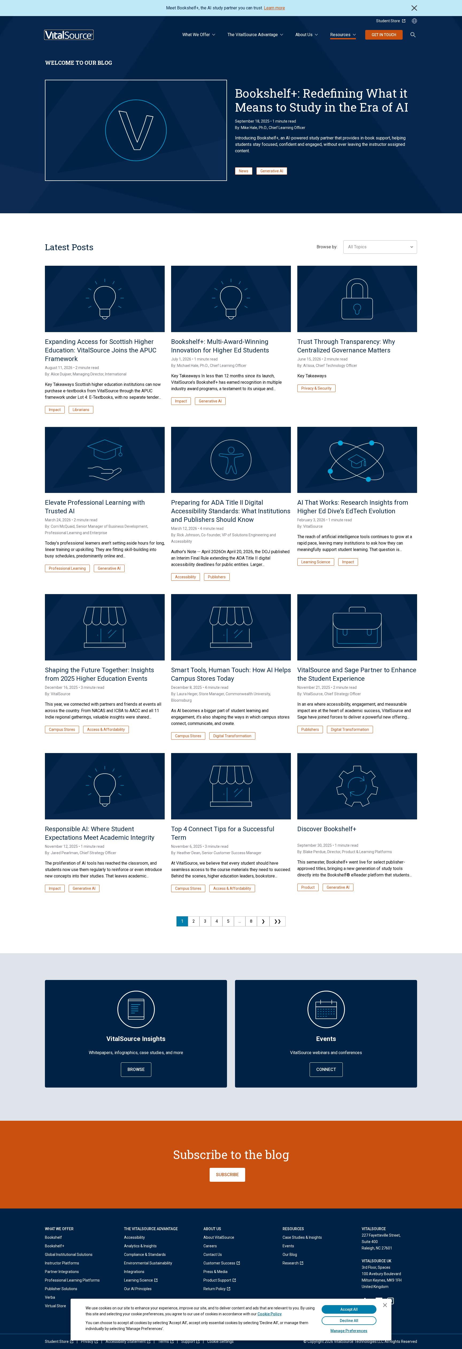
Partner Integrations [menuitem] (62, 1272)
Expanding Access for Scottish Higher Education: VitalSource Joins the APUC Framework (100, 350)
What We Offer (196, 34)
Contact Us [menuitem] (212, 1254)
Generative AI (271, 171)
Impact (55, 410)
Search (413, 35)
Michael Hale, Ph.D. (192, 365)
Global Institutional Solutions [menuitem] (69, 1254)
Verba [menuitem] (50, 1297)
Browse (136, 1069)
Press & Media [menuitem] (215, 1272)
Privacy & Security (316, 388)
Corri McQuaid (63, 526)
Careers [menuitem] (210, 1246)
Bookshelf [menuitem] (53, 1237)
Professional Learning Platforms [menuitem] (72, 1280)
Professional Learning (67, 568)
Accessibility (185, 577)
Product (308, 887)
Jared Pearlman (64, 853)
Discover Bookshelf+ (326, 829)
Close (414, 8)
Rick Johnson (188, 535)
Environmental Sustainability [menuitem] (148, 1263)
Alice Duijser (61, 374)
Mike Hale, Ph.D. (254, 128)
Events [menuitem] (288, 1246)
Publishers (217, 577)
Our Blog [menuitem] (290, 1254)
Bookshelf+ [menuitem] (54, 1246)
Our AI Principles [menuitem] (138, 1289)
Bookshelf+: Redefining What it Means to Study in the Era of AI (321, 100)
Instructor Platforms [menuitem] (62, 1263)
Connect (326, 1069)
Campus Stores (62, 729)
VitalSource (313, 526)
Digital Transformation (232, 736)
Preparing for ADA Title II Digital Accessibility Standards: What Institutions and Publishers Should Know (230, 511)
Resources (340, 34)
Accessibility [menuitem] (134, 1237)
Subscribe (227, 1174)
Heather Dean (188, 853)
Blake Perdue (314, 852)
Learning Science (315, 562)
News (243, 171)
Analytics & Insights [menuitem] (140, 1246)
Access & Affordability (106, 729)
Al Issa (308, 365)
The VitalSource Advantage (253, 34)
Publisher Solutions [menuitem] (61, 1289)
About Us (304, 34)
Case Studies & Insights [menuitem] (302, 1237)
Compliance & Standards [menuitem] (145, 1254)
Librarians (81, 410)
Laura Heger (187, 694)
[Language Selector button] (414, 21)
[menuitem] (148, 1280)
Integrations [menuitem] (134, 1272)
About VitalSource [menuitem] (218, 1237)
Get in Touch (384, 35)
